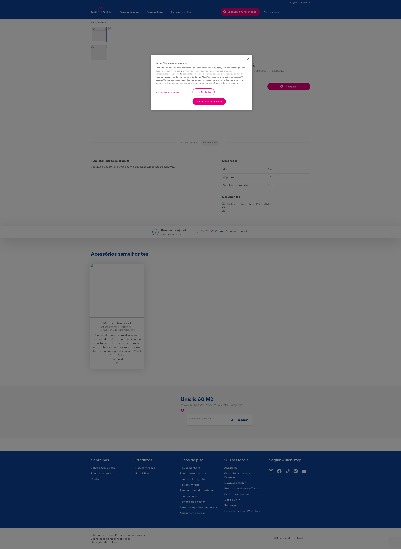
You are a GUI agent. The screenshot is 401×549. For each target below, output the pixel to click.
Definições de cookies (168, 92)
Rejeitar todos (203, 92)
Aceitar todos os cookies (209, 101)
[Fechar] (248, 58)
